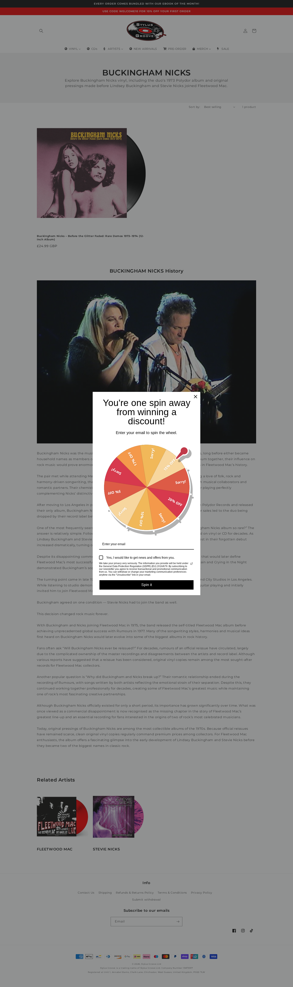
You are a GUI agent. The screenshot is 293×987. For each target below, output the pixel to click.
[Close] (195, 396)
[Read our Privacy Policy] (191, 563)
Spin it (146, 585)
